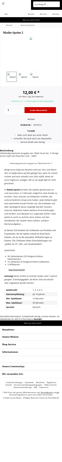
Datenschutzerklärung (22, 387)
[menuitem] (6, 12)
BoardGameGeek (17, 269)
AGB (35, 387)
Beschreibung (6, 150)
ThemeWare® (53, 398)
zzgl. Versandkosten (36, 96)
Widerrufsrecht (50, 385)
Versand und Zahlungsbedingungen (28, 385)
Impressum (43, 387)
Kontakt (9, 385)
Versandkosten (47, 392)
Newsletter (40, 382)
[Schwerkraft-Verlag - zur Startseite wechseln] (15, 4)
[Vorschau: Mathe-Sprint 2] (12, 77)
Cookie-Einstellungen (14, 382)
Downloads (29, 382)
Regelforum (51, 382)
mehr (34, 156)
